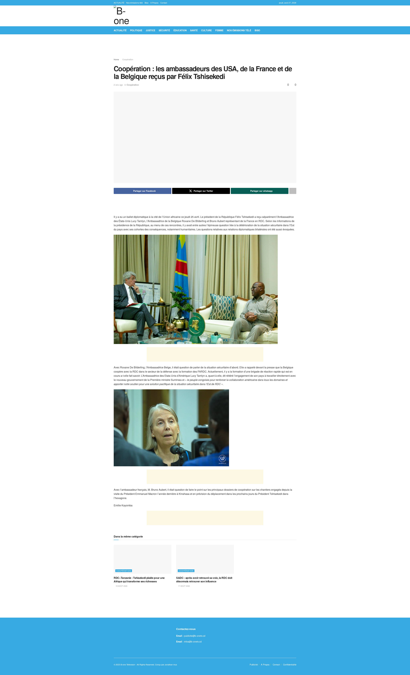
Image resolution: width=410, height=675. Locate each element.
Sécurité (164, 30)
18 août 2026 (121, 586)
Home (116, 59)
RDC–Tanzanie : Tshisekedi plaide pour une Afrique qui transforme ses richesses (139, 579)
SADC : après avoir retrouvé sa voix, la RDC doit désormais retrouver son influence (204, 579)
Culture (206, 30)
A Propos (154, 2)
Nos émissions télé (134, 2)
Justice (150, 30)
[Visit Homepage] (124, 15)
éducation (180, 30)
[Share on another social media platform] (292, 191)
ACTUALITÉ (119, 2)
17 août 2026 (184, 586)
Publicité (254, 664)
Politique (136, 30)
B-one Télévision (128, 664)
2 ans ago (118, 84)
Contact (163, 2)
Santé (194, 30)
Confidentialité (289, 664)
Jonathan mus (171, 664)
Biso (146, 2)
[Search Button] (295, 30)
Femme (219, 30)
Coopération (127, 59)
